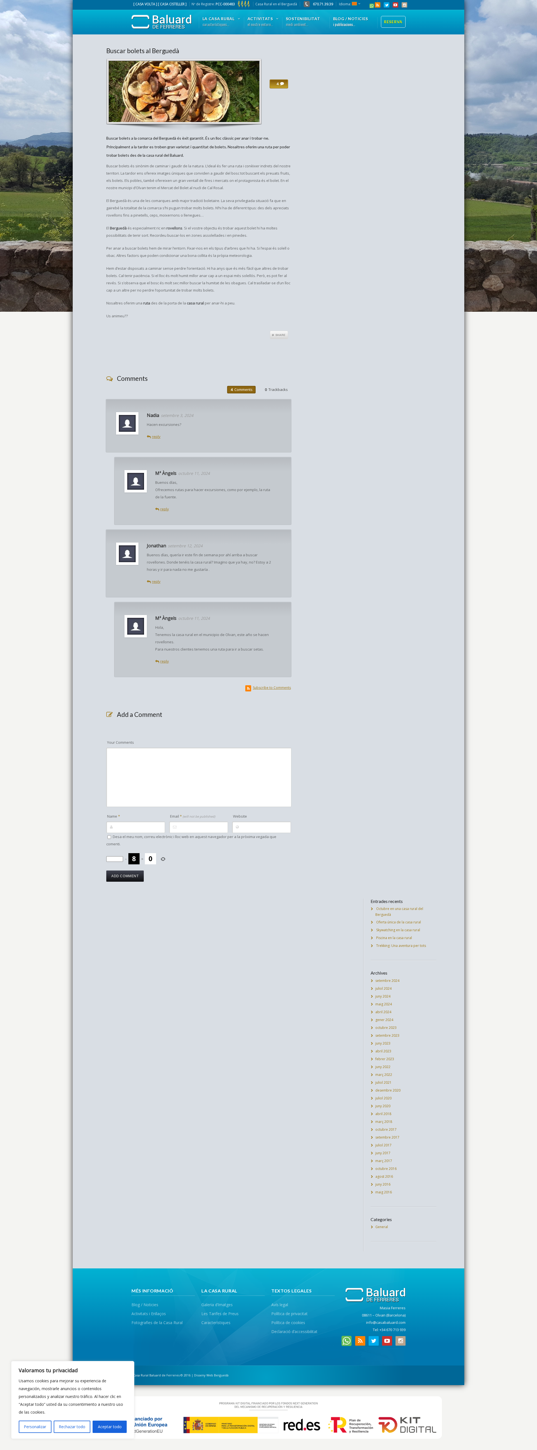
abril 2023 (383, 1051)
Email (192, 816)
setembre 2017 (387, 1137)
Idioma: (345, 4)
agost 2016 (384, 1176)
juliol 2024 (383, 988)
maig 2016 (383, 1192)
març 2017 (383, 1160)
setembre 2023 (387, 1035)
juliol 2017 (383, 1145)
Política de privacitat (289, 1313)
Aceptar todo (110, 1426)
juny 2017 (382, 1153)
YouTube (395, 5)
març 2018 (383, 1121)
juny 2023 (382, 1043)
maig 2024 (383, 1004)
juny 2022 (382, 1066)
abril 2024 (383, 1012)
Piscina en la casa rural (394, 937)
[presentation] (241, 389)
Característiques (215, 1322)
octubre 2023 (386, 1027)
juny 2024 (382, 996)
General (381, 1226)
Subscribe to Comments (272, 687)
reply (156, 436)
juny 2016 (382, 1184)
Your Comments (120, 742)
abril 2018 (383, 1113)
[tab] (241, 389)
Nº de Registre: (213, 4)
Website (240, 816)
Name (113, 816)
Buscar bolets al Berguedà (142, 51)
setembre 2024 (387, 980)
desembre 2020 (388, 1090)
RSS (377, 5)
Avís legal (279, 1304)
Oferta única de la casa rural (398, 922)
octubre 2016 (386, 1168)
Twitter (386, 5)
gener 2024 (384, 1019)
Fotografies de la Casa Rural (157, 1322)
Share (279, 335)
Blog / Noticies (144, 1304)
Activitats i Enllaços (148, 1313)
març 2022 (383, 1074)
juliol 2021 (383, 1082)
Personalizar (35, 1426)
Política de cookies (288, 1322)
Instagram (404, 5)
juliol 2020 (383, 1098)
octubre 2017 (386, 1129)
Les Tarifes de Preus (220, 1313)
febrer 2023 (384, 1059)
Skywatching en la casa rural (398, 930)
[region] (72, 1400)
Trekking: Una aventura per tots (401, 945)
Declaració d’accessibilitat (294, 1331)
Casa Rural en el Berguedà (276, 4)
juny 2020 (382, 1106)
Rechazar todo (72, 1426)
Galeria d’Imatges (217, 1304)
